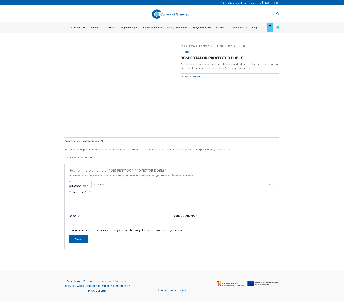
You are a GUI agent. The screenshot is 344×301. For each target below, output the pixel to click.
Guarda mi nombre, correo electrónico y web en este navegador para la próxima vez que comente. (128, 230)
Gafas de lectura (152, 27)
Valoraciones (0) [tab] (93, 141)
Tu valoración (80, 192)
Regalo (94, 27)
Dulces (220, 27)
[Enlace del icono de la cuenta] (278, 27)
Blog (254, 27)
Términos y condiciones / (114, 285)
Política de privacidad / (98, 281)
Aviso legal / (74, 281)
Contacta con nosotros (172, 290)
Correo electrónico (185, 215)
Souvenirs (238, 27)
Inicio (184, 45)
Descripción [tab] (72, 141)
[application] (83, 27)
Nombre (74, 215)
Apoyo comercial (201, 27)
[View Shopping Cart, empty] (270, 27)
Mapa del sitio (97, 290)
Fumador (76, 27)
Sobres (110, 27)
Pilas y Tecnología (177, 27)
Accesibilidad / (87, 285)
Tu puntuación (78, 184)
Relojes (203, 45)
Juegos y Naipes (128, 27)
